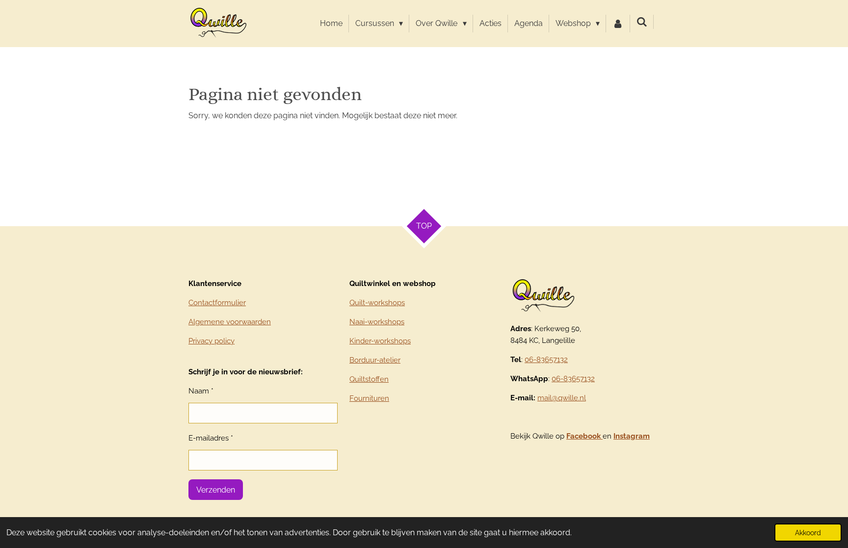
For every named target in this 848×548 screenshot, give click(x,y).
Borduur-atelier (374, 360)
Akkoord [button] (808, 532)
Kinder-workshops (380, 341)
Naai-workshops (376, 321)
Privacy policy (211, 341)
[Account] (618, 23)
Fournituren (369, 398)
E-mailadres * (210, 438)
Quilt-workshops (377, 302)
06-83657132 (546, 359)
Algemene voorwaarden (229, 321)
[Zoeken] (642, 22)
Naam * (200, 391)
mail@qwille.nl (561, 397)
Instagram (631, 436)
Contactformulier (217, 302)
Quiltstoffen (369, 379)
